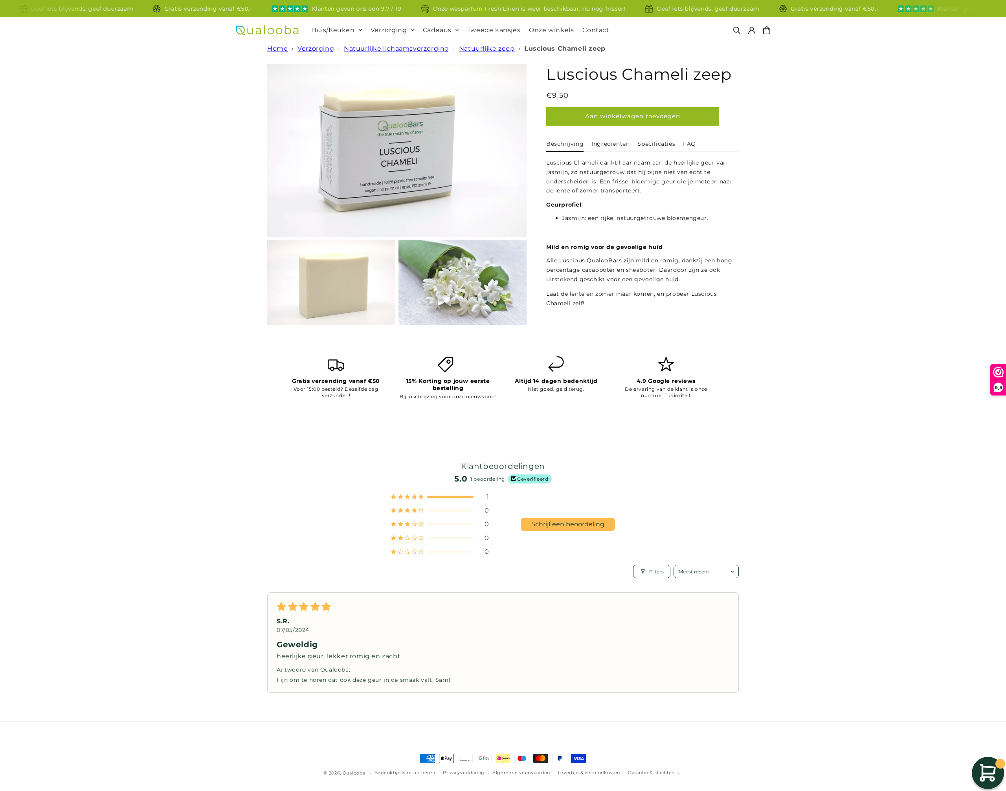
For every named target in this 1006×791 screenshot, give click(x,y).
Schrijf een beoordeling (567, 524)
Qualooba (354, 773)
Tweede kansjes (493, 30)
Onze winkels (551, 30)
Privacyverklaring (464, 772)
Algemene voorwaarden (521, 772)
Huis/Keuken (333, 30)
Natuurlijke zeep (487, 48)
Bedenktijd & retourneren (404, 772)
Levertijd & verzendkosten (589, 772)
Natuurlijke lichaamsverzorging (396, 48)
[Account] (751, 30)
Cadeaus (437, 30)
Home (277, 48)
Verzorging (389, 30)
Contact (595, 30)
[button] (440, 496)
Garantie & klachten (651, 772)
